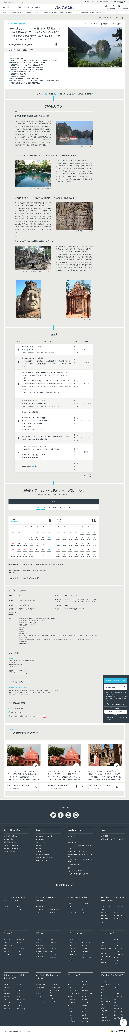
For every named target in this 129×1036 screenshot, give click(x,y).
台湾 (69, 903)
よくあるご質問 (8, 839)
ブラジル (20, 951)
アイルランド (118, 948)
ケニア (70, 1015)
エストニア (71, 948)
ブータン (52, 913)
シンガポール (86, 903)
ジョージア (71, 942)
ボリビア (6, 951)
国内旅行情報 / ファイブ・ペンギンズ (112, 839)
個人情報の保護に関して (18, 708)
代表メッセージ (40, 842)
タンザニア (85, 1006)
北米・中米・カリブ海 (74, 871)
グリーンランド (86, 958)
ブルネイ (71, 910)
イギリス (103, 963)
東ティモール (86, 910)
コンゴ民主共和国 (73, 993)
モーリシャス (40, 1003)
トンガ (51, 999)
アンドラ (116, 964)
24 (37, 549)
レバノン (6, 1000)
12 (54, 507)
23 (31, 549)
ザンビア (84, 1015)
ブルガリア (39, 939)
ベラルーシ (71, 961)
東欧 (69, 839)
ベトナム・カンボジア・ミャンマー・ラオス (80, 860)
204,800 (82, 534)
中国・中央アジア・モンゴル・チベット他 (80, 855)
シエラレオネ (86, 1003)
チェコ (51, 951)
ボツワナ (71, 987)
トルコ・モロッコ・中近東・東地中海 (79, 845)
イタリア (103, 942)
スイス (116, 961)
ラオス (19, 906)
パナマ (116, 1006)
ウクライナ (85, 948)
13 (13, 544)
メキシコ (116, 1000)
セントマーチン (118, 1015)
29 (25, 555)
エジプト (6, 996)
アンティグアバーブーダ (106, 985)
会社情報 (38, 845)
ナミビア (84, 987)
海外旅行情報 (105, 836)
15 (25, 544)
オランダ (103, 954)
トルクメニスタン (106, 906)
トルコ (6, 984)
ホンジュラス (118, 990)
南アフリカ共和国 (87, 993)
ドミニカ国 (104, 1017)
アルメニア (71, 951)
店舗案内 (38, 848)
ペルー (19, 942)
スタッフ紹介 (36, 7)
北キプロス (7, 990)
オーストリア (40, 948)
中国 (102, 922)
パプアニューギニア (54, 991)
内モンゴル (104, 916)
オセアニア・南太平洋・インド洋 (78, 874)
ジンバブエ (85, 1018)
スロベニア (52, 948)
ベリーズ (103, 999)
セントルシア (118, 1012)
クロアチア (39, 957)
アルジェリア (8, 993)
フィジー (38, 996)
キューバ (103, 1014)
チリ (5, 948)
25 (43, 549)
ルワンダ (84, 996)
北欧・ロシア (72, 842)
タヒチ (51, 995)
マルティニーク (118, 996)
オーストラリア (40, 984)
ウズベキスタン (118, 906)
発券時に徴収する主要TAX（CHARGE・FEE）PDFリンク (26, 716)
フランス (116, 942)
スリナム (20, 954)
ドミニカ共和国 (105, 1020)
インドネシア (72, 913)
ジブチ (70, 996)
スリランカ (39, 910)
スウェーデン (86, 942)
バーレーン (7, 1003)
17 (37, 544)
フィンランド (72, 954)
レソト (70, 1018)
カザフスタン (105, 913)
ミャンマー (7, 906)
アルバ (103, 989)
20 (70, 549)
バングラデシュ (54, 910)
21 (19, 549)
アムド (116, 910)
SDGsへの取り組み (41, 860)
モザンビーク (86, 984)
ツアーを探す (7, 7)
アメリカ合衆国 (118, 1018)
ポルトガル (117, 951)
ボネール (103, 1005)
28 (19, 555)
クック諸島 (39, 993)
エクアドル (7, 939)
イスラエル (20, 1006)
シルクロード (118, 916)
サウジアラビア (22, 1000)
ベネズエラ (20, 939)
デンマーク (85, 945)
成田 (53, 501)
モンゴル (116, 919)
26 (49, 549)
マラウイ (84, 981)
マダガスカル (72, 1021)
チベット (103, 910)
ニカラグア (117, 1003)
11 (49, 507)
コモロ (38, 990)
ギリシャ (20, 996)
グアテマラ (117, 984)
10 (43, 507)
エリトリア (71, 1000)
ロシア (84, 939)
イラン (19, 1003)
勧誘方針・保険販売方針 (11, 845)
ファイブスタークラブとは (21, 7)
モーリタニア (86, 1021)
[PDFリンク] (44, 716)
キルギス (116, 913)
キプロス (20, 993)
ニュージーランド (54, 987)
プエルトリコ (118, 1009)
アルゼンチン (8, 945)
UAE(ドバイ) (21, 1009)
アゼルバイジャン (73, 939)
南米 (69, 868)
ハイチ (116, 987)
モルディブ (39, 1000)
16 (31, 544)
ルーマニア (52, 954)
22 (25, 549)
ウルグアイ (7, 942)
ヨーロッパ (71, 836)
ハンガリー (39, 945)
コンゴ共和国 (72, 990)
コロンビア (20, 948)
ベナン (70, 984)
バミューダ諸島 (105, 1002)
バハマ (103, 992)
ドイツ (116, 939)
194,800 (31, 539)
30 (31, 555)
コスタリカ (104, 1011)
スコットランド (118, 954)
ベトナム (20, 910)
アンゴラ (70, 981)
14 (19, 544)
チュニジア (20, 990)
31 (94, 555)
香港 (69, 906)
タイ (83, 906)
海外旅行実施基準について (12, 851)
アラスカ (103, 981)
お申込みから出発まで (10, 836)
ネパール (52, 906)
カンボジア (7, 910)
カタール (6, 1006)
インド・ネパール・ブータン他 (77, 851)
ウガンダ (84, 1012)
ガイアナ (6, 954)
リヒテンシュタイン (106, 949)
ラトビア (71, 945)
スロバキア (52, 958)
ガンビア (71, 1006)
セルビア (52, 939)
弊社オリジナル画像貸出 (43, 854)
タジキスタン (105, 919)
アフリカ (71, 848)
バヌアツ (52, 1002)
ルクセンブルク (105, 957)
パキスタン (39, 906)
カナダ (103, 1008)
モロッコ (20, 987)
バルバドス (104, 995)
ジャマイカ (117, 993)
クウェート (7, 1009)
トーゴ (84, 1009)
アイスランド (72, 958)
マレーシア (85, 913)
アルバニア (52, 942)
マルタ (103, 939)
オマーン (6, 987)
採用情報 (38, 851)
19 (64, 549)
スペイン (103, 960)
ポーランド (39, 942)
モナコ (103, 945)
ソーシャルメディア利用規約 (44, 857)
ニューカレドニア (54, 984)
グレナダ (116, 981)
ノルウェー (85, 951)
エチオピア (71, 1003)
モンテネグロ (53, 945)
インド (38, 913)
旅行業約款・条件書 (10, 842)
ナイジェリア (86, 990)
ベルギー (116, 958)
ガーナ (70, 1009)
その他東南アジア (73, 865)
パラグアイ (20, 945)
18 (58, 549)
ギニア (70, 1012)
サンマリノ (117, 945)
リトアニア (85, 954)
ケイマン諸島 (40, 987)
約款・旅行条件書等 (16, 712)
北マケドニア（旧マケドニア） (41, 953)
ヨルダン (20, 984)
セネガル (84, 1000)
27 (13, 555)
